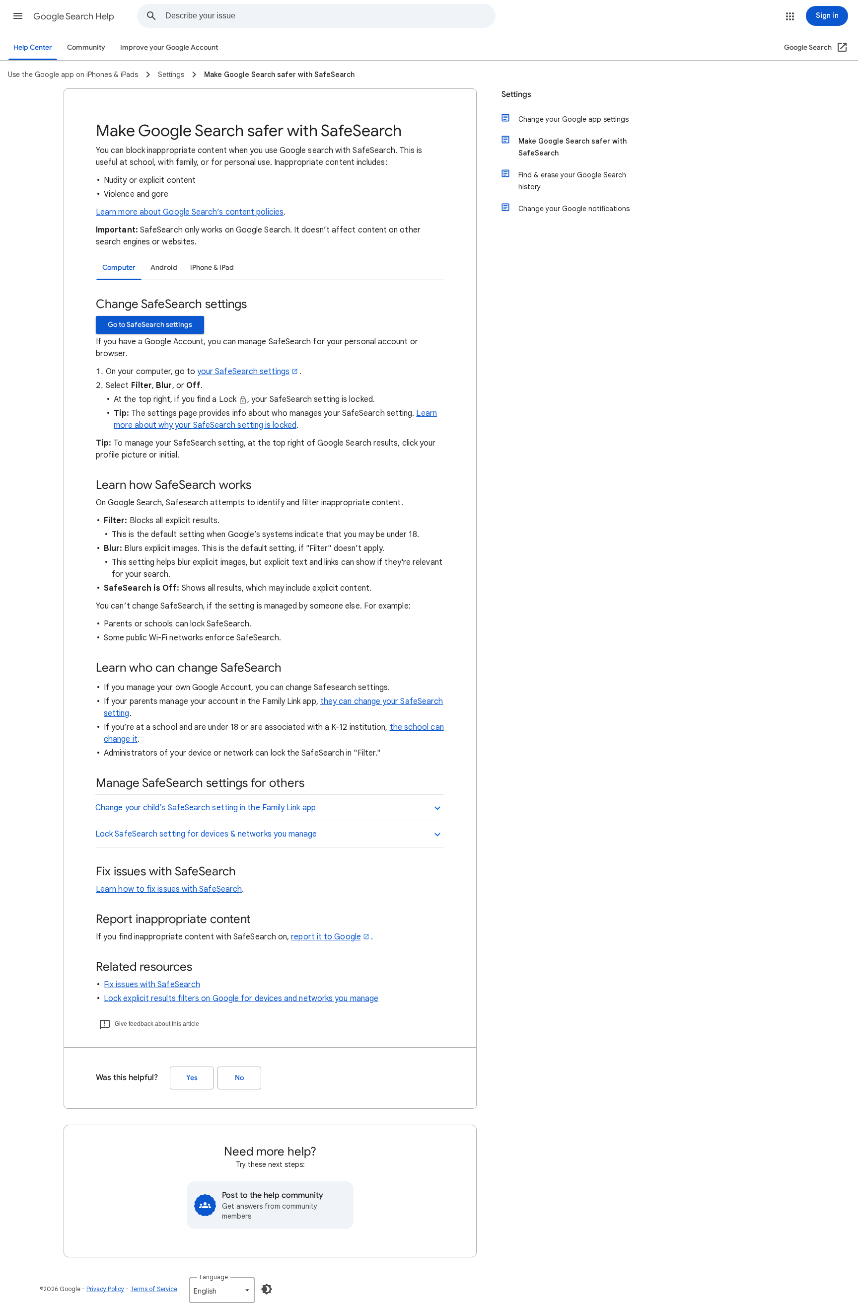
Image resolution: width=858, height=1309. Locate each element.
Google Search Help (73, 16)
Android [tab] (163, 267)
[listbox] (222, 1290)
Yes (192, 1078)
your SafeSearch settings (243, 372)
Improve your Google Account (169, 47)
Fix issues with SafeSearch (152, 985)
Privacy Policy (105, 1289)
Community (86, 47)
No (239, 1078)
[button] (18, 16)
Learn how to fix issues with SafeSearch (169, 889)
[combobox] (330, 15)
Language (214, 1277)
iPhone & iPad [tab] (212, 267)
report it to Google (326, 937)
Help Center (32, 47)
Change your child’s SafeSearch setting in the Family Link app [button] (205, 808)
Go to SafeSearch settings (150, 324)
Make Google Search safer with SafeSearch (572, 147)
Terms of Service (153, 1289)
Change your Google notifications (574, 208)
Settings (516, 94)
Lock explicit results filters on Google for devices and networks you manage (241, 998)
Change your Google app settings (573, 119)
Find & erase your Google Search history (572, 180)
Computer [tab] (119, 267)
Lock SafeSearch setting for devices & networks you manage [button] (206, 834)
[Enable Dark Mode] (267, 1289)
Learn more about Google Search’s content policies (190, 212)
